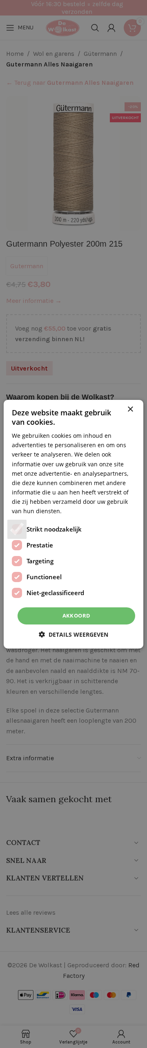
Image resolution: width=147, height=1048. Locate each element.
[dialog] (73, 524)
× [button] (130, 409)
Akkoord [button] (76, 615)
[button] (73, 634)
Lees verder (79, 511)
